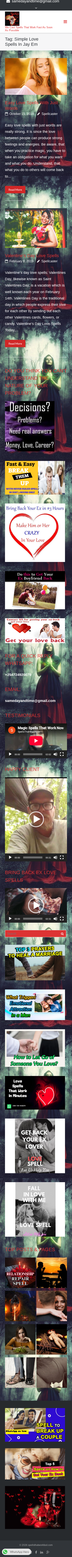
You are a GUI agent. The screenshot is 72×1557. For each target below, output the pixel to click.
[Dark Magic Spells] (20, 1307)
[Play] (10, 754)
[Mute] (55, 754)
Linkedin (41, 1552)
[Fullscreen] (62, 754)
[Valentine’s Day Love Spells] (36, 228)
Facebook (36, 1552)
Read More (15, 189)
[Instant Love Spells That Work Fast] (20, 1274)
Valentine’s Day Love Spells (32, 255)
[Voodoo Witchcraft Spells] (51, 1340)
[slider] (32, 857)
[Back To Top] (62, 1547)
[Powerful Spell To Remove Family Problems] (51, 1274)
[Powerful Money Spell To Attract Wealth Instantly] (20, 1373)
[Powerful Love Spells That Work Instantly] (51, 1307)
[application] (36, 740)
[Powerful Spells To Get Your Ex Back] (51, 1373)
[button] (36, 819)
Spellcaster (50, 114)
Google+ (47, 1552)
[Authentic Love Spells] (20, 1340)
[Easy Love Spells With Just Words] (36, 76)
